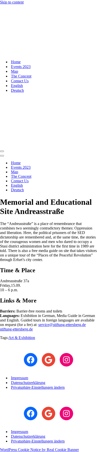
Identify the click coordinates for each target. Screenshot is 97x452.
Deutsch (17, 90)
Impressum (19, 378)
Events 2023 (21, 66)
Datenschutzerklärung (28, 382)
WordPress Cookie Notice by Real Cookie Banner (39, 450)
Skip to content (12, 2)
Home (16, 62)
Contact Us (20, 81)
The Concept (21, 76)
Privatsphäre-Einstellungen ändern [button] (38, 387)
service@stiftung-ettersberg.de (62, 324)
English (17, 86)
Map (14, 71)
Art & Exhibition (21, 338)
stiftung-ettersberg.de (16, 329)
